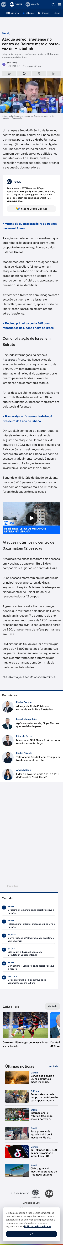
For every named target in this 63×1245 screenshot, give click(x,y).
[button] (25, 1033)
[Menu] (60, 4)
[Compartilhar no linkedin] (54, 73)
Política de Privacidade (37, 1226)
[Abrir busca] (53, 4)
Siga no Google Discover (34, 208)
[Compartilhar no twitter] (39, 73)
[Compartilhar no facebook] (24, 73)
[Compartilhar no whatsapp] (9, 73)
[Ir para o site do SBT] (49, 1194)
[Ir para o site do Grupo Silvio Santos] (26, 1194)
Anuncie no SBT (31, 1202)
